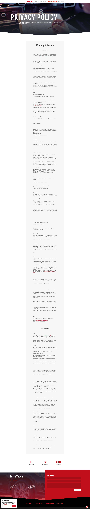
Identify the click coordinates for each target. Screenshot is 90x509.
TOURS (59, 1)
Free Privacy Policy (38, 105)
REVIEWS (41, 1)
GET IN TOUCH (28, 503)
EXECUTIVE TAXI (39, 503)
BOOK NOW (62, 1)
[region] (9, 503)
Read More (5, 504)
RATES (38, 1)
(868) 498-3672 (13, 480)
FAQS (36, 1)
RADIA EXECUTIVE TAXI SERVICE (53, 1)
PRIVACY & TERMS (59, 503)
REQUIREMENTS (45, 1)
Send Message (77, 489)
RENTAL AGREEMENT (50, 503)
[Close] (16, 499)
